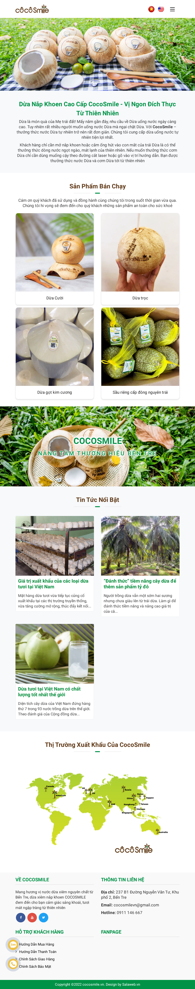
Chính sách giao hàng (36, 959)
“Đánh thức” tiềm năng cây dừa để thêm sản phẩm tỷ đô (140, 584)
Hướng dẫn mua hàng (36, 944)
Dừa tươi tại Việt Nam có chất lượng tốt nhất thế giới (49, 691)
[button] (14, 54)
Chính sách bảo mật (35, 966)
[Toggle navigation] (172, 9)
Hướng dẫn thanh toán (37, 952)
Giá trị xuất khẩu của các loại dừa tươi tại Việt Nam (53, 584)
